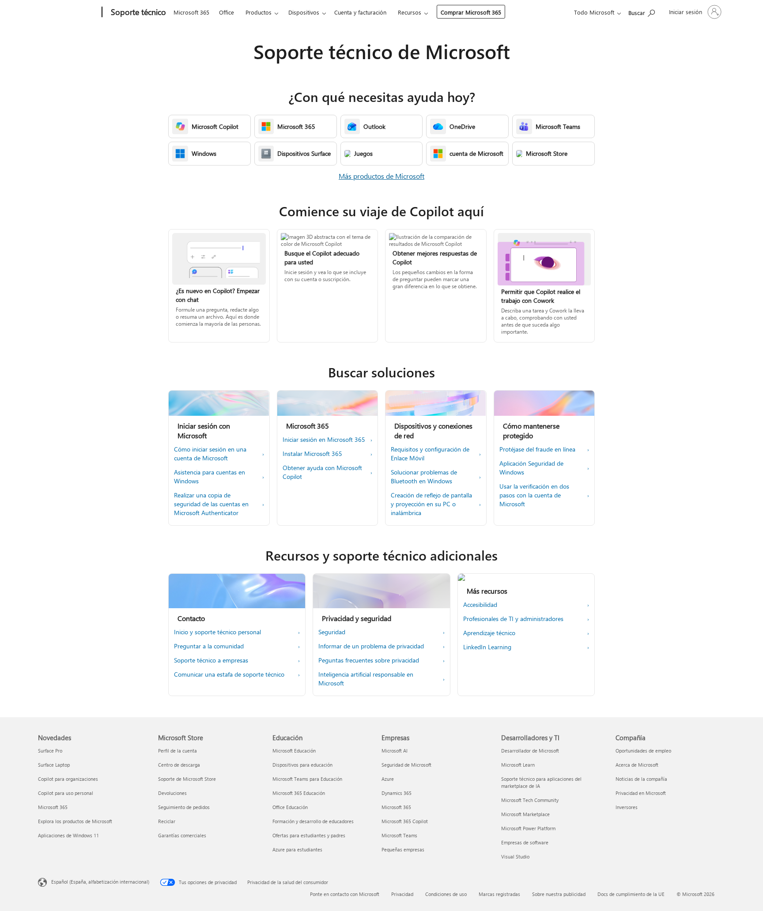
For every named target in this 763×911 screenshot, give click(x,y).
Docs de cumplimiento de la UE (631, 894)
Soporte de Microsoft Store (187, 778)
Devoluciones (172, 793)
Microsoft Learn (518, 764)
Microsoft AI (395, 750)
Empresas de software (524, 842)
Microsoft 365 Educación (298, 793)
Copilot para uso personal (65, 793)
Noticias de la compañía (641, 778)
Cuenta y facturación (360, 12)
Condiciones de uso (446, 894)
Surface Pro (50, 750)
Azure (388, 778)
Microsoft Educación (294, 750)
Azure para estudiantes (297, 849)
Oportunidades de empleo (643, 750)
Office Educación (290, 807)
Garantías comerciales (182, 835)
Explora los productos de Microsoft (75, 821)
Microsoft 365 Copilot (405, 821)
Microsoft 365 (191, 12)
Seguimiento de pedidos (184, 807)
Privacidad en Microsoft (641, 793)
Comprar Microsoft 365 (471, 12)
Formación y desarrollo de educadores (313, 821)
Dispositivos (303, 12)
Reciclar (166, 821)
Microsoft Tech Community (530, 800)
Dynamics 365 (397, 793)
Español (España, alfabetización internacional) (100, 881)
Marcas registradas (499, 894)
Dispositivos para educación (302, 764)
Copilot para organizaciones (68, 778)
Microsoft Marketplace (525, 814)
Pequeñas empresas (403, 849)
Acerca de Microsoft (637, 764)
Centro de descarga (179, 764)
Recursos (409, 12)
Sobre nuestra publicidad (558, 894)
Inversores (627, 807)
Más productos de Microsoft (381, 176)
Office (226, 12)
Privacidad (402, 894)
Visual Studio (515, 856)
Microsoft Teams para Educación (307, 778)
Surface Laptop (54, 764)
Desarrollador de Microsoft (530, 750)
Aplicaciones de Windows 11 (68, 835)
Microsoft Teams (399, 835)
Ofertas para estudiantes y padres (308, 835)
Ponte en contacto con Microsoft (344, 894)
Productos (259, 12)
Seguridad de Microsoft (406, 764)
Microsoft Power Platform (528, 828)
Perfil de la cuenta (177, 750)
